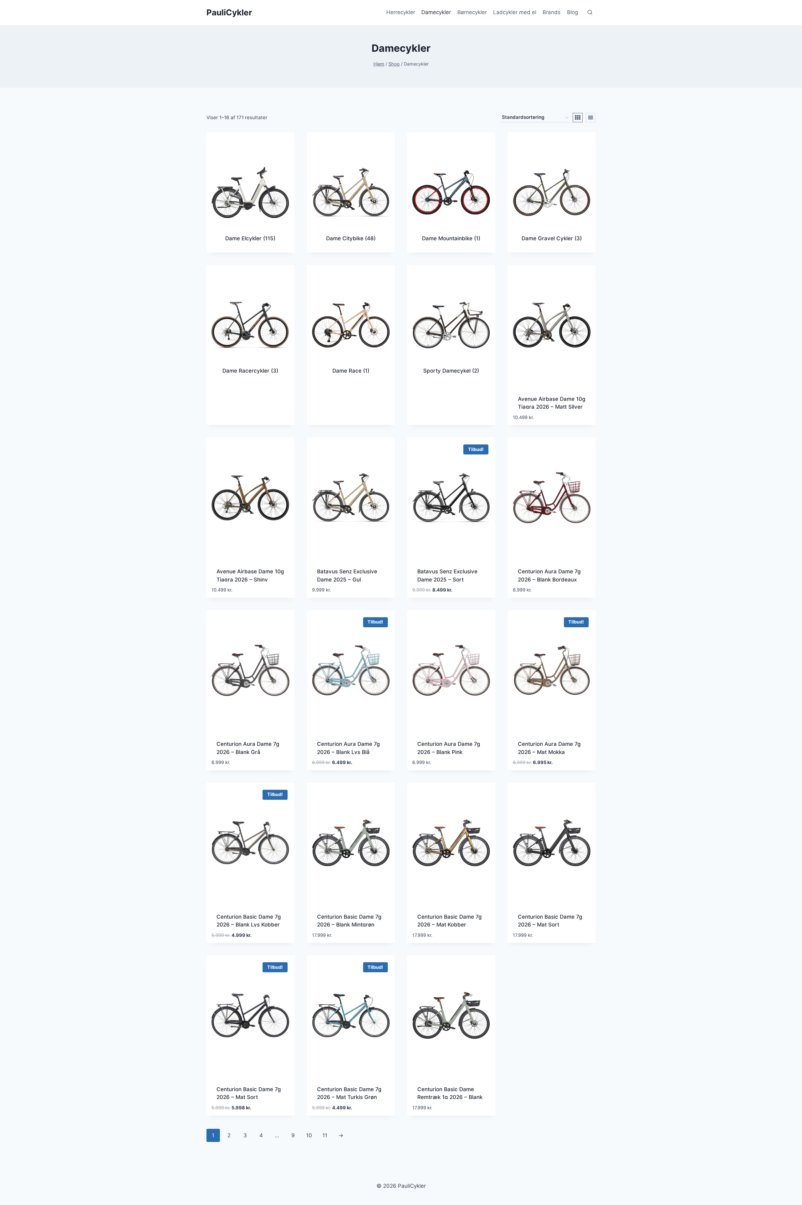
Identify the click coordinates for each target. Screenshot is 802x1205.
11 (324, 1135)
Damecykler (436, 12)
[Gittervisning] (578, 117)
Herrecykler (400, 12)
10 (309, 1135)
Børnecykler (472, 12)
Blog (572, 12)
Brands (551, 12)
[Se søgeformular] (590, 12)
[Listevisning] (591, 117)
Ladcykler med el (514, 12)
